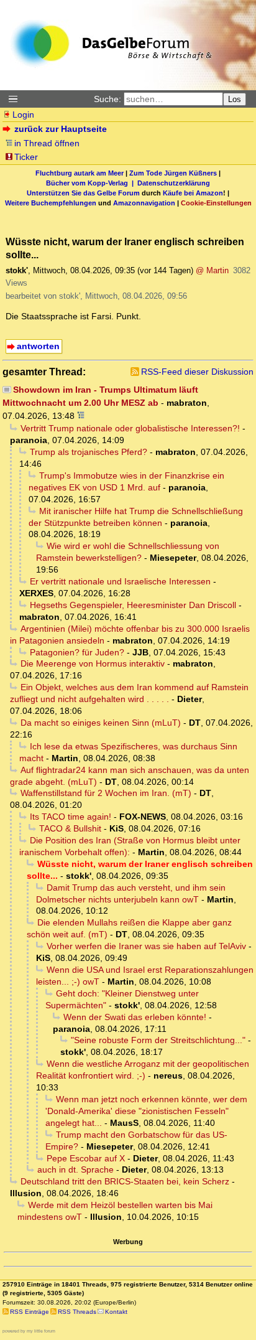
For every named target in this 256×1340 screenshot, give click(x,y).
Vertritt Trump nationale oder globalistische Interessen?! (130, 428)
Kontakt (116, 1311)
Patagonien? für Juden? (77, 652)
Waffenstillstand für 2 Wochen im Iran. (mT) (106, 793)
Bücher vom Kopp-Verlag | (91, 183)
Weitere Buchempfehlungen (50, 203)
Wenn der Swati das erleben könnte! (134, 1017)
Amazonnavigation (144, 203)
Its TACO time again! (70, 817)
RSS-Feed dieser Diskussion (197, 372)
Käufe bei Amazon (193, 193)
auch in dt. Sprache (75, 1169)
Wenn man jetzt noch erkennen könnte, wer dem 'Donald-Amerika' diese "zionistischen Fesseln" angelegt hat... (146, 1111)
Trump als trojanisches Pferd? (88, 452)
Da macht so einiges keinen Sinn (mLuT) (101, 723)
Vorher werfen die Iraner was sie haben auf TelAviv (146, 946)
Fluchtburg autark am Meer (79, 173)
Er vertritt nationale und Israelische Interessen (120, 581)
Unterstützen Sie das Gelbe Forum (83, 193)
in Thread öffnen (47, 143)
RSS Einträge (29, 1311)
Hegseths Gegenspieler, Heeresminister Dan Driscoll (133, 605)
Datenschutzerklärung (173, 183)
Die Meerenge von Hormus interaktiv (93, 663)
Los (234, 99)
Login (23, 114)
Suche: (107, 99)
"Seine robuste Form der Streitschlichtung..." (158, 1040)
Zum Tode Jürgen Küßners (173, 173)
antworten (38, 346)
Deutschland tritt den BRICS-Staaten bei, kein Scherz (125, 1181)
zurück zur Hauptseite (60, 129)
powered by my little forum (28, 1331)
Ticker (26, 157)
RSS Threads (77, 1311)
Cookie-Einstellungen (216, 203)
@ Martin (212, 270)
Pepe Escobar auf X (86, 1158)
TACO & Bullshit (70, 828)
